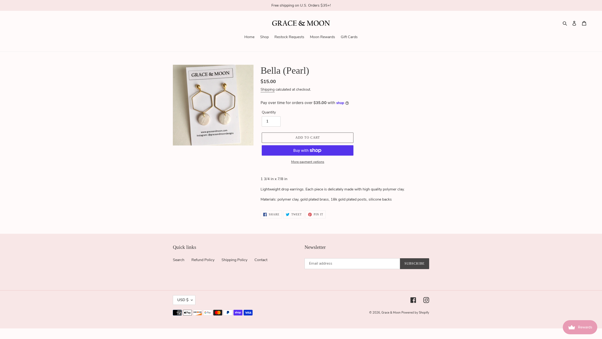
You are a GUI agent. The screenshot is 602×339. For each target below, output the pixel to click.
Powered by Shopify (415, 313)
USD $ (183, 300)
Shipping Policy (234, 259)
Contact (260, 259)
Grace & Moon (390, 313)
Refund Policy (202, 259)
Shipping (268, 89)
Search (178, 259)
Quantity (269, 112)
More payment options (307, 162)
